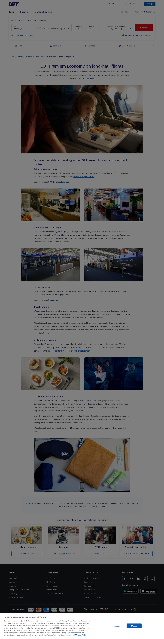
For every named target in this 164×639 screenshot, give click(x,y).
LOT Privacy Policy (79, 635)
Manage (117, 626)
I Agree (134, 626)
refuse (17, 635)
